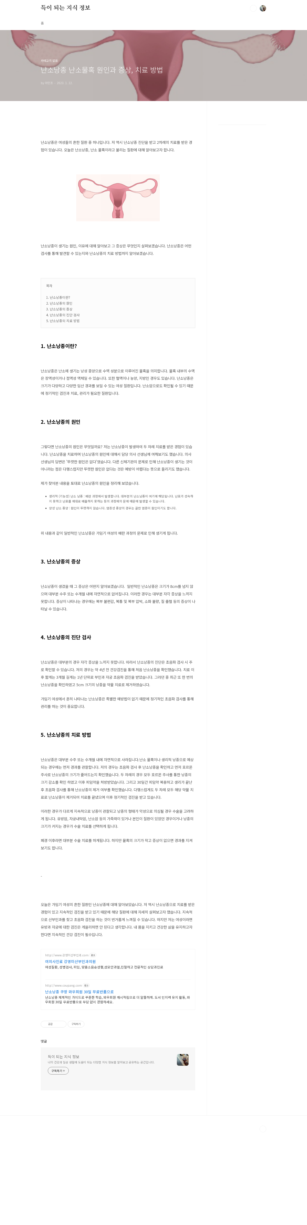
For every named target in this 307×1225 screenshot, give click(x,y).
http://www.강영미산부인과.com (67, 955)
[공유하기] (56, 1024)
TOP (263, 1129)
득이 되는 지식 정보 (65, 8)
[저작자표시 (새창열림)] (86, 1024)
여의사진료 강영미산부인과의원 (70, 961)
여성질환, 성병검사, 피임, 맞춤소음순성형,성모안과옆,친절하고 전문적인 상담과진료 (104, 966)
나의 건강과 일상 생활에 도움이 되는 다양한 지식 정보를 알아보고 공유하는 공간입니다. (101, 1062)
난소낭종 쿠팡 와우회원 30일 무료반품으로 (79, 991)
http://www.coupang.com (63, 985)
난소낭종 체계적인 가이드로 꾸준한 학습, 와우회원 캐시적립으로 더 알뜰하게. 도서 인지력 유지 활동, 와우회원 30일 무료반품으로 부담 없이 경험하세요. (117, 999)
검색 (253, 8)
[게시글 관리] (61, 1024)
